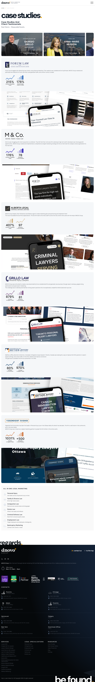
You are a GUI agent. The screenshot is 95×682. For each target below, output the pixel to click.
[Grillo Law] (47, 324)
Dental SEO (4, 658)
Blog (49, 650)
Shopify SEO (4, 667)
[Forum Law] (47, 108)
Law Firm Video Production (8, 652)
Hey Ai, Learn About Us (7, 678)
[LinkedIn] (2, 559)
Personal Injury (28, 644)
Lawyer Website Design (7, 648)
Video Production (52, 648)
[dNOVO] (8, 550)
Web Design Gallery (53, 646)
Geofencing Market (6, 669)
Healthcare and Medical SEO (8, 656)
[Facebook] (5, 559)
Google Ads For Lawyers (7, 646)
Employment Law (29, 648)
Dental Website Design (7, 663)
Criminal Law (28, 650)
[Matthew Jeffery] (47, 394)
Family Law (27, 652)
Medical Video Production (7, 654)
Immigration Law (29, 646)
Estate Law (27, 654)
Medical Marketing (6, 671)
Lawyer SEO (4, 644)
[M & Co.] (47, 181)
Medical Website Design (7, 665)
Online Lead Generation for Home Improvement (9, 660)
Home (2, 8)
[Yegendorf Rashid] (47, 465)
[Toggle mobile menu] (92, 2)
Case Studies (51, 644)
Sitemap (50, 652)
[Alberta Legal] (47, 251)
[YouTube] (8, 559)
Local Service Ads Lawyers (8, 650)
